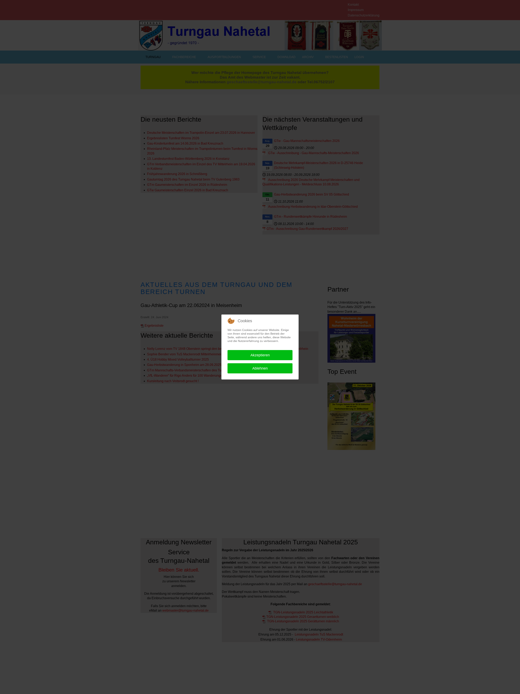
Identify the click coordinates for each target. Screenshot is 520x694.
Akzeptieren (260, 355)
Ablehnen (260, 368)
